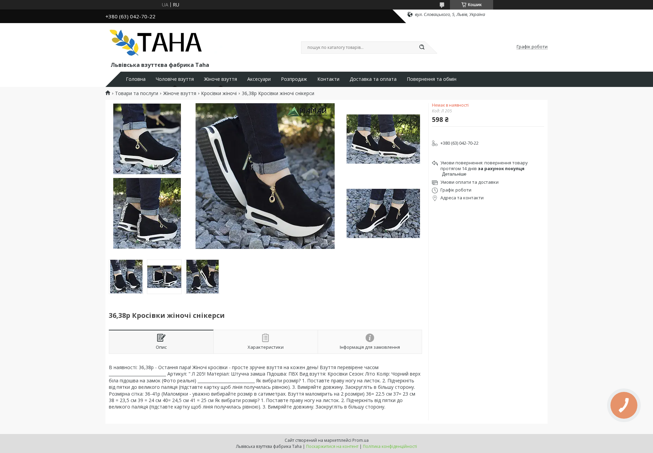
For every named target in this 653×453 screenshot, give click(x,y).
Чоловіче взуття (175, 79)
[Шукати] (422, 47)
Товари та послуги (136, 93)
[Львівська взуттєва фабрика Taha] (164, 43)
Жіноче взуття (220, 79)
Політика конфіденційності (390, 446)
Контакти (328, 79)
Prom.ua (360, 440)
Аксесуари (259, 79)
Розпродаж (294, 79)
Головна (136, 79)
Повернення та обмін (431, 79)
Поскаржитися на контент (332, 446)
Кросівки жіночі (219, 93)
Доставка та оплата (373, 79)
